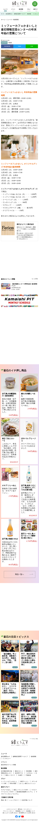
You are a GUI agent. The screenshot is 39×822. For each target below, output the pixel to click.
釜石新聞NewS (9, 13)
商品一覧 (3, 800)
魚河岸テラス (19, 773)
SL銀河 (20, 775)
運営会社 (20, 809)
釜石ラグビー (5, 787)
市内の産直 (13, 783)
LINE (31, 46)
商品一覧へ (19, 574)
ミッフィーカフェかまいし (9, 781)
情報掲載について (20, 811)
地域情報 (29, 13)
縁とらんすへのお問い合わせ (10, 812)
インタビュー (36, 13)
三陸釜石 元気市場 (7, 797)
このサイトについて (11, 809)
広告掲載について (30, 811)
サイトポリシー (28, 809)
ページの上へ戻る (34, 738)
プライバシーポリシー (8, 811)
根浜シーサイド (10, 775)
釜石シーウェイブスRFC (21, 790)
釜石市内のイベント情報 (8, 765)
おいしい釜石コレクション (27, 783)
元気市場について (27, 800)
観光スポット (19, 771)
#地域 (10, 42)
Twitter (19, 46)
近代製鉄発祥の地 (6, 771)
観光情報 (4, 768)
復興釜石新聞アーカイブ (19, 13)
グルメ (3, 778)
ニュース (4, 753)
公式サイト (24, 239)
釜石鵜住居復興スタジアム (25, 792)
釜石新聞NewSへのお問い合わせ (27, 812)
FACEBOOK (7, 46)
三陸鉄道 (28, 775)
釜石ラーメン (24, 781)
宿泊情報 (29, 771)
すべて (2, 13)
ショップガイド (14, 800)
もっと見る (35, 278)
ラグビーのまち (6, 790)
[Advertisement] (19, 261)
